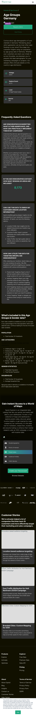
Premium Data (24, 660)
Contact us (5, 691)
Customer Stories (7, 694)
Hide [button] (18, 712)
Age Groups (14, 10)
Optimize (4, 663)
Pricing (21, 670)
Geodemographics (14, 443)
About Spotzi (5, 682)
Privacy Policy (24, 685)
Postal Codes (12, 452)
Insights (4, 688)
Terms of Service (25, 682)
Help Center (5, 697)
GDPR (21, 691)
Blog (3, 685)
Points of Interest (14, 447)
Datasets (6, 10)
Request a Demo (18, 27)
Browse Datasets (18, 476)
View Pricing (18, 32)
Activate (4, 660)
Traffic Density (13, 461)
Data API (22, 663)
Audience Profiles (14, 456)
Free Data (22, 657)
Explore (4, 657)
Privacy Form (24, 688)
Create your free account (18, 471)
